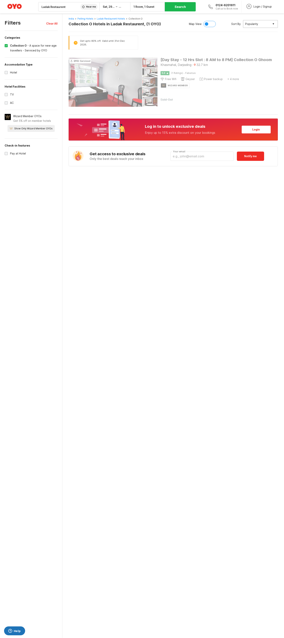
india (71, 18)
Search (180, 7)
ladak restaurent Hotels (111, 18)
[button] (52, 23)
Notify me (250, 156)
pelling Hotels (85, 18)
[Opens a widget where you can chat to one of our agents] (14, 631)
